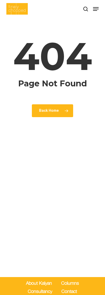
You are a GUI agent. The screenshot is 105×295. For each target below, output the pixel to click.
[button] (96, 9)
